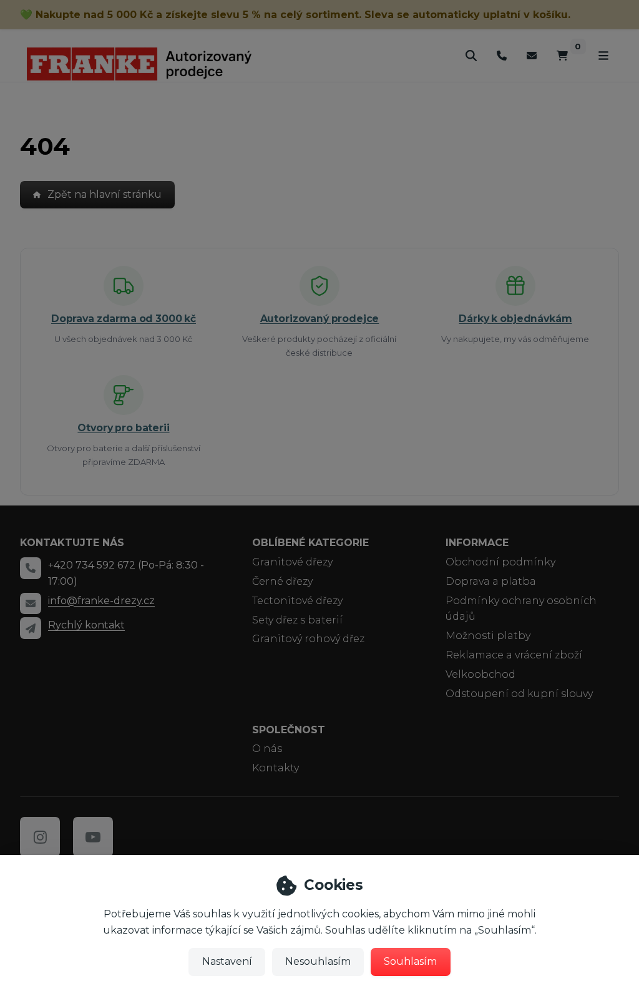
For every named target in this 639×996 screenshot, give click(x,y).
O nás (267, 748)
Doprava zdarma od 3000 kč (123, 319)
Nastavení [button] (227, 961)
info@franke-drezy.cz (101, 601)
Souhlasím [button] (410, 961)
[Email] (532, 55)
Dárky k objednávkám (515, 319)
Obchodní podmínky (500, 562)
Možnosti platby (488, 636)
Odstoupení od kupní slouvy (519, 694)
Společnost (288, 730)
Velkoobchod (480, 674)
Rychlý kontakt (86, 625)
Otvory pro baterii (123, 428)
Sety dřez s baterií (297, 620)
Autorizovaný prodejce (319, 319)
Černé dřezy (282, 581)
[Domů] (139, 64)
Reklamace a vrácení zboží (514, 655)
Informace (477, 543)
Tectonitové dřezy (297, 601)
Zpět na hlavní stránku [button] (104, 194)
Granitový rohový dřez (308, 639)
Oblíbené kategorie (310, 543)
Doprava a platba (491, 581)
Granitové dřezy (292, 562)
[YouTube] (93, 837)
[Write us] (30, 627)
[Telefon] (502, 55)
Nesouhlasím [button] (318, 961)
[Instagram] (40, 837)
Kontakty (275, 768)
